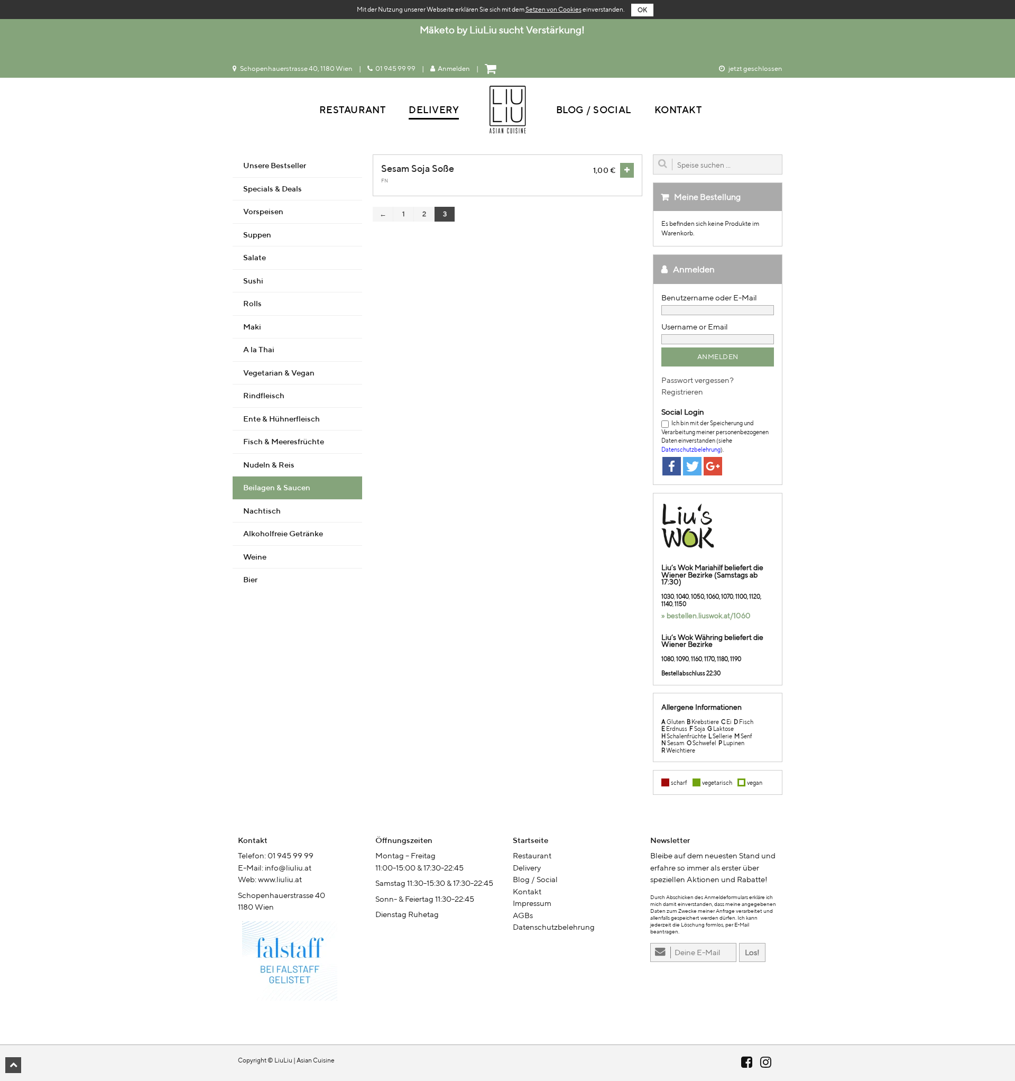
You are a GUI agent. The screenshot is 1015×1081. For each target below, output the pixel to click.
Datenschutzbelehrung (691, 449)
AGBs (523, 915)
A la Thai (258, 349)
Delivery (434, 109)
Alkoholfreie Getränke (283, 533)
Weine (254, 556)
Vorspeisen (263, 211)
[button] (13, 1065)
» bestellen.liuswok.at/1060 (706, 615)
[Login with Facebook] (671, 466)
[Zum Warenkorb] (492, 68)
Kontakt (678, 109)
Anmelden (454, 68)
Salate (254, 257)
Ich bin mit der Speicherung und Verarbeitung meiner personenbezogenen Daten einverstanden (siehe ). (715, 436)
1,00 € (604, 170)
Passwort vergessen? (697, 379)
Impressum (532, 903)
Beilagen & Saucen (276, 487)
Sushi (253, 280)
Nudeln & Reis (268, 464)
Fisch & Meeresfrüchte (283, 441)
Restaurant (352, 109)
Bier (250, 579)
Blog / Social (593, 109)
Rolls (252, 303)
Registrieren (682, 391)
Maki (252, 326)
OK (642, 10)
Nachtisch (262, 510)
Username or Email (694, 326)
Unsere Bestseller (274, 165)
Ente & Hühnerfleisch (281, 418)
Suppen (257, 234)
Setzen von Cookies (553, 9)
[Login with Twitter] (692, 466)
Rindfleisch (263, 395)
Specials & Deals (272, 188)
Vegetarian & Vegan (279, 372)
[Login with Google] (713, 466)
